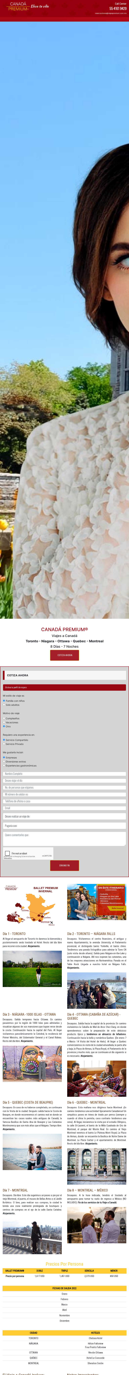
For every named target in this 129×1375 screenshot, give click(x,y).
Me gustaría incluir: (13, 752)
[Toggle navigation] (124, 19)
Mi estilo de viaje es (13, 695)
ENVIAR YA (64, 865)
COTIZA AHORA (65, 655)
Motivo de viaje (11, 713)
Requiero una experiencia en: (19, 734)
